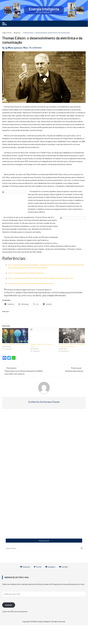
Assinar (8, 605)
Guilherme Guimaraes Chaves (16, 47)
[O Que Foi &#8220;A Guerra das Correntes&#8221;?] (15, 335)
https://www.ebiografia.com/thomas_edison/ (26, 273)
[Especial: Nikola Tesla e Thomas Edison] (43, 335)
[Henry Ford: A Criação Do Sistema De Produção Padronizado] (72, 335)
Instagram (51, 567)
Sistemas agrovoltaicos (74, 371)
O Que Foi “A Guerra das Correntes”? (14, 344)
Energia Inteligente (44, 9)
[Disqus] (44, 445)
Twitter (39, 567)
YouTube (64, 567)
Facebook (26, 567)
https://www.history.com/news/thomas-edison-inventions (31, 283)
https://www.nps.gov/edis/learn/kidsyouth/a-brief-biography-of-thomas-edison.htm (40, 278)
